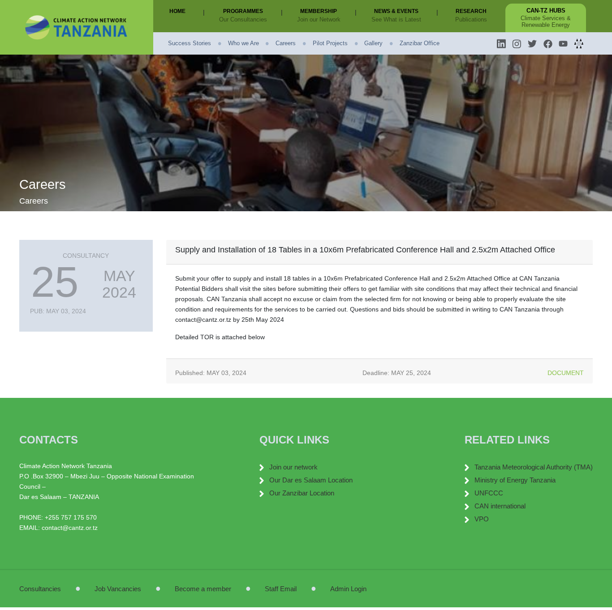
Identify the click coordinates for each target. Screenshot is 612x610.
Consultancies (40, 589)
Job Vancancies (118, 589)
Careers (286, 43)
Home (179, 11)
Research (473, 11)
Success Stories (189, 43)
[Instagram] (516, 43)
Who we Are (243, 43)
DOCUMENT (565, 372)
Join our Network (318, 19)
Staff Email (281, 589)
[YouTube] (563, 43)
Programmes (245, 11)
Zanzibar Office (420, 43)
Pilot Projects (330, 43)
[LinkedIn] (501, 43)
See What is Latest (396, 19)
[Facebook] (547, 43)
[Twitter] (532, 43)
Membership (320, 11)
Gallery (373, 43)
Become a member (203, 589)
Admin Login (348, 589)
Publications (471, 19)
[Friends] (578, 43)
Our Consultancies (243, 19)
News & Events (398, 11)
